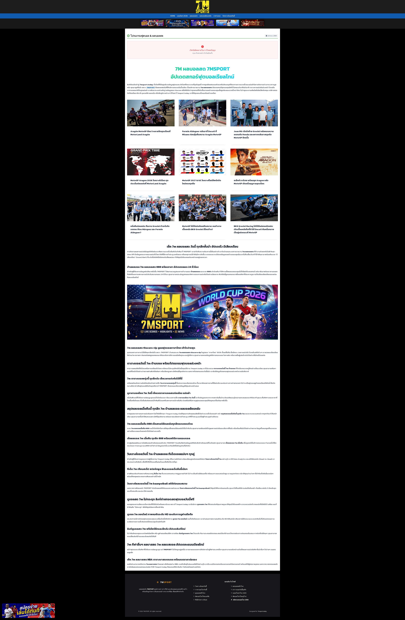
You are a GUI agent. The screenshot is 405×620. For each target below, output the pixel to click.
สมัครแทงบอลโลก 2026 (240, 600)
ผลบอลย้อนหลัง (205, 15)
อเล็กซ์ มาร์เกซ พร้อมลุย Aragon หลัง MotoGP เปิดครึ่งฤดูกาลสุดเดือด (251, 182)
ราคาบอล (217, 15)
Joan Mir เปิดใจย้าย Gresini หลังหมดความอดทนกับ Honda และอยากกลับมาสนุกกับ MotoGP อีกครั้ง (254, 134)
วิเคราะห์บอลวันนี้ (229, 15)
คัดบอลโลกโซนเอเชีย (202, 596)
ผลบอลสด (194, 15)
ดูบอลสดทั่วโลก (200, 593)
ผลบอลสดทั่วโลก (238, 586)
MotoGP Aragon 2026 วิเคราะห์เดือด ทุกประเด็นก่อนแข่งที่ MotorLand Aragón (149, 182)
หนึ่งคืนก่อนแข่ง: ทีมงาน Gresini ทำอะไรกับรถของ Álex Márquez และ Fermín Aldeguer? (149, 229)
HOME (172, 15)
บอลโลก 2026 (182, 15)
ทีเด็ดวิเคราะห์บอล (201, 600)
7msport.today (262, 611)
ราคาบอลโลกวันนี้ (201, 590)
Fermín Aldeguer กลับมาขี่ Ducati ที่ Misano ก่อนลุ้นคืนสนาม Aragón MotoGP (201, 133)
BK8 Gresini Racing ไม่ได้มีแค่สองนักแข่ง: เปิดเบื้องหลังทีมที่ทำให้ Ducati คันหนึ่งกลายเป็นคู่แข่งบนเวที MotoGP (254, 229)
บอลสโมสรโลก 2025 (239, 593)
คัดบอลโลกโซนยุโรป (239, 596)
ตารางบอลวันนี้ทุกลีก (239, 590)
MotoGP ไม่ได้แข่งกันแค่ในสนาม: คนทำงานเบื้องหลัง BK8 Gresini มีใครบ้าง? (201, 228)
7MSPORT (150, 87)
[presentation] (151, 113)
